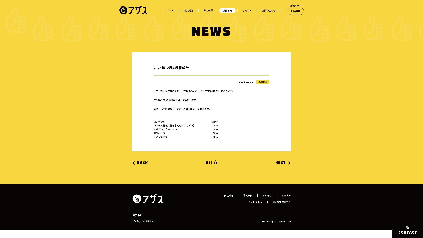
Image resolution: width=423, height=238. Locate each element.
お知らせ (227, 10)
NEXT (280, 163)
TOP (171, 10)
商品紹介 (188, 10)
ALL (209, 163)
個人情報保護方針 (281, 202)
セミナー (247, 10)
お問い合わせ (269, 10)
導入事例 (208, 10)
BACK (142, 163)
